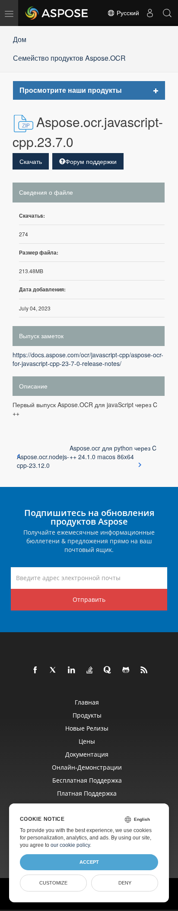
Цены (87, 741)
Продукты (87, 715)
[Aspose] (57, 13)
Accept (89, 862)
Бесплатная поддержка (87, 780)
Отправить (89, 599)
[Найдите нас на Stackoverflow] (89, 670)
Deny (124, 882)
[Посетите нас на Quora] (108, 670)
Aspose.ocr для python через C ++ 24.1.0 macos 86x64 (113, 452)
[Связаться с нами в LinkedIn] (71, 670)
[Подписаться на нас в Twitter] (53, 670)
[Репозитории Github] (126, 670)
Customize (53, 882)
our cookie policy (70, 845)
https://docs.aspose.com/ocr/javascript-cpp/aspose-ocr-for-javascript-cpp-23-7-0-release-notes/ (88, 359)
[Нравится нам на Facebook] (35, 670)
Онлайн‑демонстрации (87, 767)
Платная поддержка (87, 793)
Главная (87, 702)
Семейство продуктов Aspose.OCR (69, 58)
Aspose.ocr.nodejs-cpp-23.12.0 (43, 461)
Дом (19, 39)
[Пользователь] (150, 13)
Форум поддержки (91, 161)
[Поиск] (167, 13)
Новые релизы (86, 728)
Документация (86, 754)
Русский (127, 13)
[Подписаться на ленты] (144, 670)
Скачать (30, 161)
